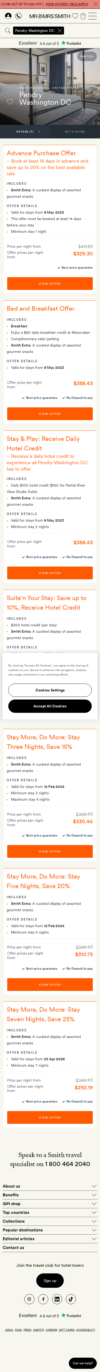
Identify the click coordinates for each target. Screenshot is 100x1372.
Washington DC (34, 87)
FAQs (18, 1329)
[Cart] (83, 16)
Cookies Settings (50, 690)
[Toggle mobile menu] (92, 16)
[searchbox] (82, 31)
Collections (14, 1221)
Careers (51, 1329)
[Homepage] (50, 16)
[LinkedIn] (57, 1299)
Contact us (13, 1247)
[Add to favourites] (10, 101)
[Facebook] (43, 1299)
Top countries (16, 1212)
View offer (50, 283)
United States (65, 87)
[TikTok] (71, 1299)
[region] (49, 686)
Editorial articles (18, 1238)
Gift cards (67, 1329)
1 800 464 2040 (67, 1164)
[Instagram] (29, 1299)
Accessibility (85, 1329)
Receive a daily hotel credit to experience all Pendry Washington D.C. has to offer (48, 462)
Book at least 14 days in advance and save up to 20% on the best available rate (47, 167)
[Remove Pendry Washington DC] (60, 30)
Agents (38, 1329)
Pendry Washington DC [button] (34, 30)
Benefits (11, 1194)
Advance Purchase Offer (41, 153)
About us (11, 1186)
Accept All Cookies (50, 706)
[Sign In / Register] (8, 16)
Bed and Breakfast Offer (40, 308)
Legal (9, 1329)
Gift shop (12, 1203)
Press (27, 1329)
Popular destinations (23, 1229)
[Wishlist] (75, 16)
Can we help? (83, 1363)
